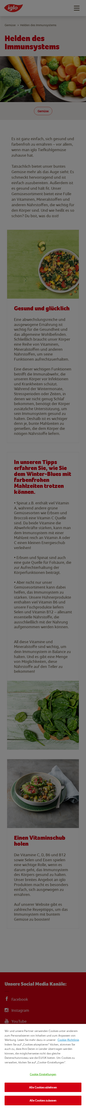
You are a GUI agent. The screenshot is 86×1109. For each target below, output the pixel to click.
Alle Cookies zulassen (43, 1100)
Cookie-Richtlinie (68, 1040)
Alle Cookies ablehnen (43, 1087)
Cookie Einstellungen (43, 1074)
